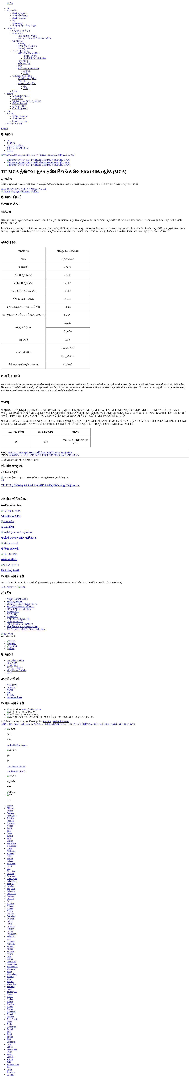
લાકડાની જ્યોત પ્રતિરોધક (19, 609)
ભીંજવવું (21, 43)
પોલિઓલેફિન (24, 61)
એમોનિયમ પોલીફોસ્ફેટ (17, 599)
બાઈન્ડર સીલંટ (19, 106)
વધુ (2, 480)
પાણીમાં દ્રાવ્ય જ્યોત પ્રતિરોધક (26, 101)
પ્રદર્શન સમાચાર (19, 116)
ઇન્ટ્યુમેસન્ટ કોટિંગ (21, 31)
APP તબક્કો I (12, 616)
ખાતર (14, 91)
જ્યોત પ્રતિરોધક (14, 601)
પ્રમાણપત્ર (17, 23)
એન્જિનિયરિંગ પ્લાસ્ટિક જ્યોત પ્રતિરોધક (26, 629)
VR (13, 21)
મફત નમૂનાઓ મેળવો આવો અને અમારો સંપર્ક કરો (23, 189)
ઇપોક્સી (21, 81)
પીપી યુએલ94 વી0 (15, 621)
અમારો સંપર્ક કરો (14, 124)
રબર (20, 66)
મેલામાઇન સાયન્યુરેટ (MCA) (20, 624)
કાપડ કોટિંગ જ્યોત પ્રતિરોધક (20, 606)
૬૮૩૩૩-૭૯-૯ (37, 724)
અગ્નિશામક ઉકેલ (127, 724)
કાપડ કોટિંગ (17, 33)
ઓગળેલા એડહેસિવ (27, 83)
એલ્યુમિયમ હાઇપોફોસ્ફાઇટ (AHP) (22, 626)
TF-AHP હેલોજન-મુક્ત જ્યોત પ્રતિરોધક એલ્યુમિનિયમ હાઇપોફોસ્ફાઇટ (40, 452)
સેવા (8, 111)
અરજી (10, 93)
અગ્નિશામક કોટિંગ (20, 96)
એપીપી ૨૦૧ (12, 614)
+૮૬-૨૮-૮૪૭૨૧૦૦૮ (16, 771)
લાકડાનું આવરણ (25, 48)
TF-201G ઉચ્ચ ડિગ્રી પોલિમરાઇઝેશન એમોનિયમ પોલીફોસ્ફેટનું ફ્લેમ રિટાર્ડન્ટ (43, 455)
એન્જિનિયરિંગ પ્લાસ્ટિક (29, 53)
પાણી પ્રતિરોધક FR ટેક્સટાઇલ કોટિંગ (34, 38)
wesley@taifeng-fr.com (31, 709)
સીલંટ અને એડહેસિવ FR (18, 619)
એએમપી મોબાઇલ (61, 721)
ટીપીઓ (26, 71)
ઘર (8, 8)
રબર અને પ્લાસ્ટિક (20, 51)
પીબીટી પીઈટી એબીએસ (34, 58)
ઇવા (25, 86)
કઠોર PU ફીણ (24, 63)
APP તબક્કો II (13, 611)
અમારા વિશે (12, 10)
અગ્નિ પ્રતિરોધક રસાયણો (105, 724)
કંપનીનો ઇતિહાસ (20, 16)
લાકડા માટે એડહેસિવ (27, 46)
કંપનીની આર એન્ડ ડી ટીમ (24, 26)
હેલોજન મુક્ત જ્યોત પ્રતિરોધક (15, 724)
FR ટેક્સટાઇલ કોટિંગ (27, 36)
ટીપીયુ (26, 73)
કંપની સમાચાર (18, 118)
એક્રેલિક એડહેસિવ (27, 78)
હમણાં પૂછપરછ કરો (9, 587)
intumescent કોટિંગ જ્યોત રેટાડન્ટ (22, 604)
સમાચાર (10, 113)
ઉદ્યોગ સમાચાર (19, 121)
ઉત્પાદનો (11, 28)
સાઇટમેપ (47, 721)
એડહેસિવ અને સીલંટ (22, 76)
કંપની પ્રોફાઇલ (19, 13)
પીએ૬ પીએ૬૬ (30, 56)
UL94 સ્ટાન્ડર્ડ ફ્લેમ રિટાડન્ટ (79, 724)
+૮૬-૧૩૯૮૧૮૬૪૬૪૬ (16, 766)
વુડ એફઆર (17, 41)
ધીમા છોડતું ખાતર (20, 108)
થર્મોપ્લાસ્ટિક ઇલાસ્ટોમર (28, 68)
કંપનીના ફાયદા (19, 18)
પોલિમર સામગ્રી (19, 103)
